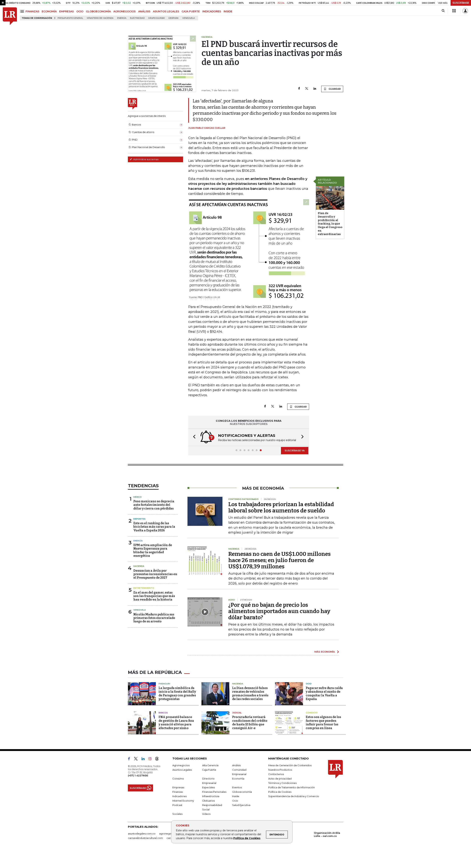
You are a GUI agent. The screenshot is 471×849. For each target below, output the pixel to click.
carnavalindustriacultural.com (145, 837)
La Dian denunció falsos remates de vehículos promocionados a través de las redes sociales (250, 693)
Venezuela (188, 18)
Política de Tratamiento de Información (291, 787)
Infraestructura (210, 796)
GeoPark (174, 18)
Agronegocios (181, 765)
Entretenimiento (143, 588)
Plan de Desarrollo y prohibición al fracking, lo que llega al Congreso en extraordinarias (330, 224)
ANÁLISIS (144, 11)
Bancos (163, 712)
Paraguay (164, 683)
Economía (238, 778)
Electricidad (137, 18)
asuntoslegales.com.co (141, 833)
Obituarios (208, 800)
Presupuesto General (70, 18)
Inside (235, 796)
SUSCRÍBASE (460, 2)
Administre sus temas (145, 159)
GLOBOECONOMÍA (98, 11)
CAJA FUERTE (191, 11)
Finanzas (177, 791)
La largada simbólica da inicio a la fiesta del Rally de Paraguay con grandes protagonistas (177, 693)
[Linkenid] (144, 759)
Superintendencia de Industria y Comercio (293, 796)
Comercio (312, 712)
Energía (121, 18)
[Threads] (158, 759)
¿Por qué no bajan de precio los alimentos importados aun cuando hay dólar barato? (279, 611)
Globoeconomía (242, 791)
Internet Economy (183, 800)
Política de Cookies (246, 838)
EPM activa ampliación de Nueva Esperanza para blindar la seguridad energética (152, 550)
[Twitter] (306, 88)
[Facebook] (299, 88)
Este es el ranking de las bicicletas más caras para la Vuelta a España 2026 (154, 526)
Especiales (208, 787)
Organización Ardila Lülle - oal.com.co (327, 834)
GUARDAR (334, 89)
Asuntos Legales (182, 769)
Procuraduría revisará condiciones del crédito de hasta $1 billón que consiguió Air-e (249, 722)
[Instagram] (151, 759)
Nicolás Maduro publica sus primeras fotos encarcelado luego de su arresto (154, 618)
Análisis (236, 765)
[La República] (10, 16)
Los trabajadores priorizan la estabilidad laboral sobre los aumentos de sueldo (281, 507)
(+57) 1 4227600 (138, 775)
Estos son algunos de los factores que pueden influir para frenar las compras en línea (323, 722)
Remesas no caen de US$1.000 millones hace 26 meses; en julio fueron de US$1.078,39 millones (279, 560)
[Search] (443, 11)
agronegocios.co (169, 833)
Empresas (178, 787)
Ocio (308, 683)
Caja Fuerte (209, 769)
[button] (193, 437)
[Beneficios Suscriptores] (454, 11)
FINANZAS (32, 11)
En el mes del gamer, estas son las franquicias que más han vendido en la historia (154, 596)
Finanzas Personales (214, 791)
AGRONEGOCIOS (124, 11)
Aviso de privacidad (280, 778)
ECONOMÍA (49, 11)
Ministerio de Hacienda (100, 18)
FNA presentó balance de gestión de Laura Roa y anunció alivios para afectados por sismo (176, 722)
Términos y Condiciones (282, 782)
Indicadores (179, 796)
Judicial (237, 712)
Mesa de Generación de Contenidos (289, 765)
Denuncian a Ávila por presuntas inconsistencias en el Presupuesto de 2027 (155, 574)
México (137, 497)
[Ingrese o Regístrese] (465, 11)
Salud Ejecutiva (241, 805)
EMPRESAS (66, 11)
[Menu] (23, 11)
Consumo (178, 778)
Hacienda (138, 566)
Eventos (237, 787)
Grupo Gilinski (156, 18)
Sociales (177, 813)
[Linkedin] (315, 88)
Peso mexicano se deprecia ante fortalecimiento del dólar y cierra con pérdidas (153, 505)
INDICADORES (211, 11)
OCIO (79, 11)
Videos (206, 813)
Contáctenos (276, 774)
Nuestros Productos (280, 769)
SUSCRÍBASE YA (295, 450)
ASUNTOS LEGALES (166, 11)
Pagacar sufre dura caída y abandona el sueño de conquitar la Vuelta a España (324, 693)
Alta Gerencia (210, 765)
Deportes (139, 519)
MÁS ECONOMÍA (324, 651)
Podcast (177, 805)
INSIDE (228, 11)
